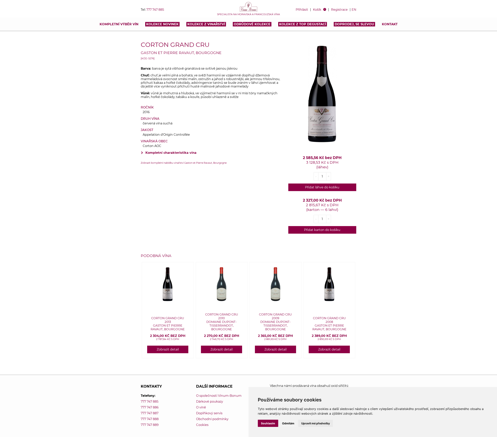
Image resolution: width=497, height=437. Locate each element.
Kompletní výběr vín (119, 24)
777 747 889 (150, 425)
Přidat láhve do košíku (322, 187)
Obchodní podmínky (212, 419)
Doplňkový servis (209, 413)
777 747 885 (155, 9)
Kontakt (390, 24)
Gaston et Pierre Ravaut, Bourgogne (181, 52)
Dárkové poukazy (209, 401)
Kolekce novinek (162, 24)
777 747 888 (150, 419)
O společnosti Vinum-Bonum (219, 396)
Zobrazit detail (168, 349)
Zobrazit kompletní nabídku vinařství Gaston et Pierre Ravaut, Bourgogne (184, 162)
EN (354, 9)
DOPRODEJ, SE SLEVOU (354, 24)
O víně (201, 407)
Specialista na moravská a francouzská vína (248, 14)
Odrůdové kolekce (252, 24)
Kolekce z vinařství (206, 24)
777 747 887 (149, 413)
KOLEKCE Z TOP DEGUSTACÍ (302, 24)
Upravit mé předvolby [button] (315, 423)
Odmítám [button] (288, 423)
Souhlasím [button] (268, 423)
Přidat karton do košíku (322, 230)
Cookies (202, 425)
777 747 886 (150, 407)
